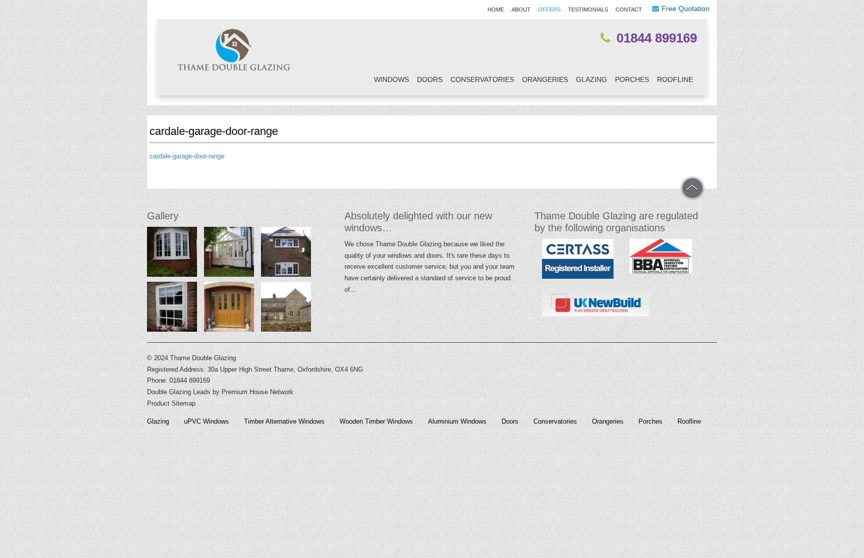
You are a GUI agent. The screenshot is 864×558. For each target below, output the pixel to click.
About (521, 9)
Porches (632, 79)
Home (496, 9)
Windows (391, 79)
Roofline (675, 79)
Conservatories (482, 79)
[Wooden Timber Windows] (286, 308)
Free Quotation (686, 8)
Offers (549, 9)
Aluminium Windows (457, 421)
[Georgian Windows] (286, 253)
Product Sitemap (171, 403)
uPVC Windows (206, 421)
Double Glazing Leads (178, 392)
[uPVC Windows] (172, 253)
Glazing (591, 79)
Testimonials (588, 9)
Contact (629, 9)
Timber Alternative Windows (284, 421)
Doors (429, 79)
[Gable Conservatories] (229, 253)
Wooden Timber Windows (376, 421)
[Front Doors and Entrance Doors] (229, 308)
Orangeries (545, 79)
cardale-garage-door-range (187, 156)
